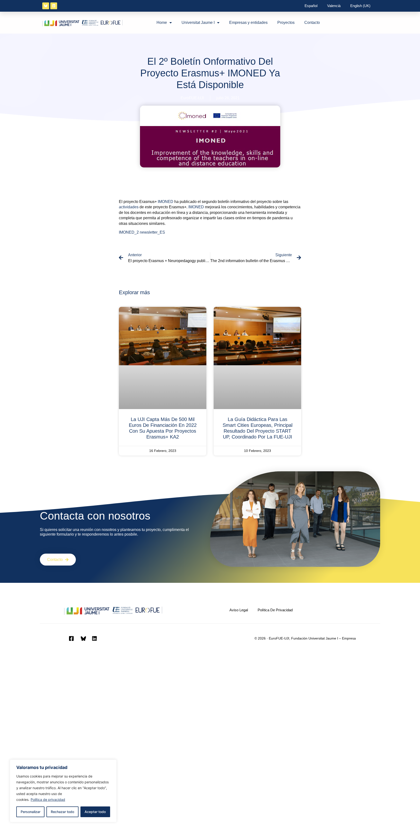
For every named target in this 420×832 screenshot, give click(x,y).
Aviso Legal (238, 610)
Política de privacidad (48, 799)
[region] (63, 790)
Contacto (312, 22)
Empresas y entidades (248, 22)
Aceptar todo (95, 812)
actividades (129, 207)
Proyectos (286, 22)
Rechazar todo (62, 812)
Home (162, 22)
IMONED (165, 202)
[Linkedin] (53, 5)
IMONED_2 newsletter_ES (142, 232)
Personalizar (30, 812)
